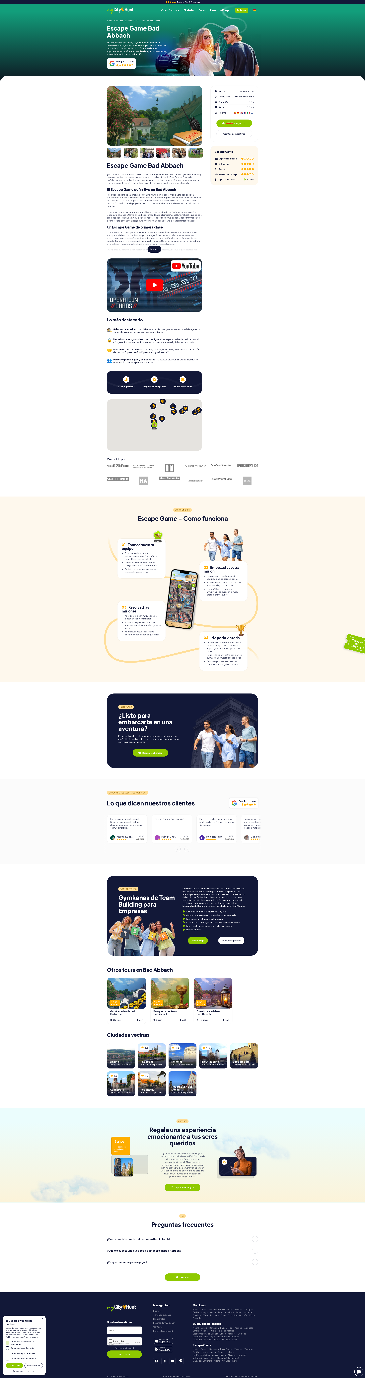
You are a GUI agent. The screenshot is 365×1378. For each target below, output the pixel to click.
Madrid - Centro (200, 1309)
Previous (178, 849)
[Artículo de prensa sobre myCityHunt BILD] (169, 468)
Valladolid (207, 1315)
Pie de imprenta (231, 1376)
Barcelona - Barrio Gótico (220, 1309)
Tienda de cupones (162, 1315)
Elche (234, 1339)
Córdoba (197, 1315)
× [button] (42, 1319)
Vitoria (252, 1315)
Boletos (157, 1311)
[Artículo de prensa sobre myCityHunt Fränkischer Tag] (247, 465)
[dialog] (24, 1345)
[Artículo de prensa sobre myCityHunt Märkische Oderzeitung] (247, 481)
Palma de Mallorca (226, 1312)
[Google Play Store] (163, 1349)
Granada (197, 1318)
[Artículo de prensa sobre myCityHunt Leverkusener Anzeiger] (221, 479)
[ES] (254, 10)
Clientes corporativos (234, 133)
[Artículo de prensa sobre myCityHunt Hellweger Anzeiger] (144, 481)
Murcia (213, 1312)
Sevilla (196, 1312)
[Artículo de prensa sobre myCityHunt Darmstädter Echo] (195, 466)
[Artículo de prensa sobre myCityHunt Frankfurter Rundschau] (221, 465)
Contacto (158, 1327)
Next (187, 849)
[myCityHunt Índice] (123, 10)
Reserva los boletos (152, 752)
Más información (31, 1337)
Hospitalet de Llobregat (228, 1336)
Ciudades (188, 10)
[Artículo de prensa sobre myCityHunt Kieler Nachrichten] (169, 478)
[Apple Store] (163, 1341)
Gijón (223, 1315)
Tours (202, 10)
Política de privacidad (124, 1348)
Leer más (154, 249)
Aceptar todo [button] (14, 1365)
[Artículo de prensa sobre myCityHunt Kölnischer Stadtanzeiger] (195, 481)
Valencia (238, 1309)
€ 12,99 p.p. (236, 123)
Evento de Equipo (220, 10)
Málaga (204, 1312)
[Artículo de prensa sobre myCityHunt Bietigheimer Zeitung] (144, 466)
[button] (24, 1371)
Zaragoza (248, 1309)
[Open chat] (358, 1371)
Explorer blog (159, 1319)
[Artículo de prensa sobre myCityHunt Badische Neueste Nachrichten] (118, 465)
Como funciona (170, 10)
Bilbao (239, 1312)
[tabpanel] (126, 382)
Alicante (248, 1312)
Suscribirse (124, 1354)
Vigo (217, 1315)
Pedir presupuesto (231, 940)
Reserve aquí (197, 940)
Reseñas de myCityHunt (164, 1323)
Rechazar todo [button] (33, 1365)
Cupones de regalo (184, 1187)
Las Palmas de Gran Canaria (205, 1333)
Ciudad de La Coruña (237, 1315)
